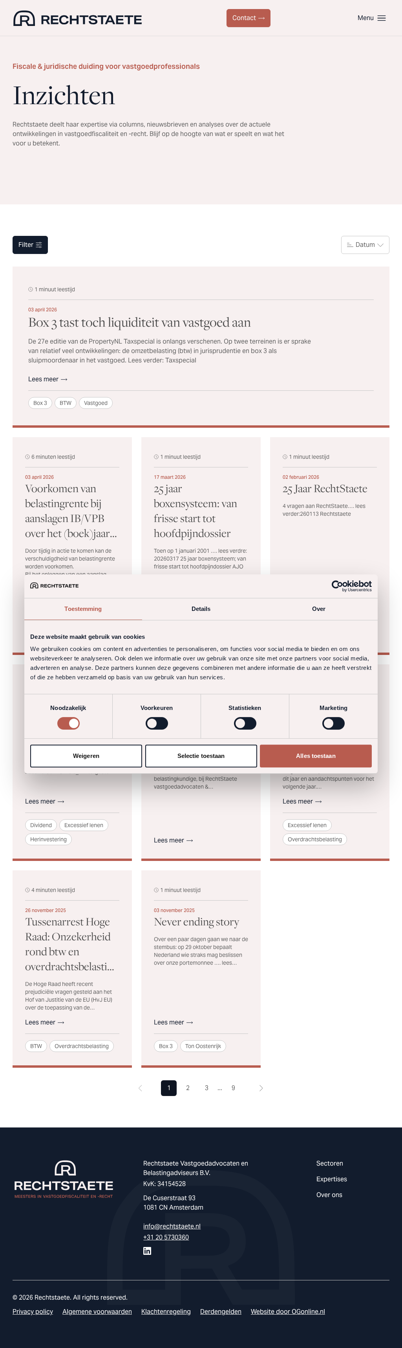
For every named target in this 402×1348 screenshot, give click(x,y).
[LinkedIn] (147, 1251)
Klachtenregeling (166, 1312)
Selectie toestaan (201, 755)
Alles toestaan (315, 755)
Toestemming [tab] (83, 608)
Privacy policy (33, 1312)
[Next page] (261, 1088)
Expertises (331, 1179)
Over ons (329, 1195)
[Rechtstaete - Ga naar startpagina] (78, 18)
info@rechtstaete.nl (172, 1226)
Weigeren (86, 755)
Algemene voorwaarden (97, 1312)
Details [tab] (201, 608)
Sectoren (329, 1163)
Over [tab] (318, 608)
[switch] (157, 723)
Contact (244, 18)
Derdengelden (220, 1312)
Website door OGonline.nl (288, 1312)
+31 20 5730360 (166, 1237)
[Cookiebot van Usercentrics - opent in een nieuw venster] (337, 586)
